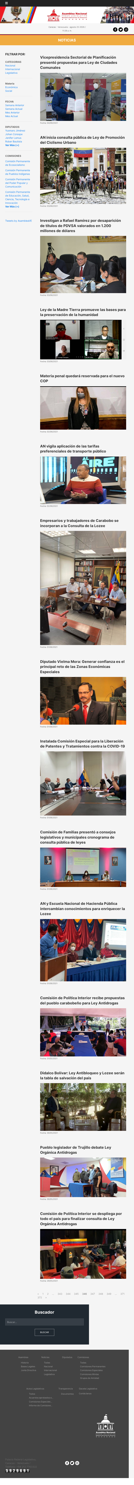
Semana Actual (13, 108)
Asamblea (23, 1357)
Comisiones (83, 1357)
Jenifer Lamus (13, 137)
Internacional (12, 69)
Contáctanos (85, 1393)
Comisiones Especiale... (40, 1401)
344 (68, 1293)
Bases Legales (28, 1366)
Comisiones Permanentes (92, 1366)
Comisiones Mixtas (89, 1374)
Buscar (44, 1332)
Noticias (45, 1357)
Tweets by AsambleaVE (18, 220)
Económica (11, 87)
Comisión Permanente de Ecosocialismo (17, 163)
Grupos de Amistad (89, 1378)
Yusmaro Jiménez (15, 130)
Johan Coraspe (14, 134)
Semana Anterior (14, 105)
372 (40, 1297)
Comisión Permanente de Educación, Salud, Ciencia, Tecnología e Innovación (17, 197)
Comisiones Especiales (91, 1370)
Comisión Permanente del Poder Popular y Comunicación (17, 183)
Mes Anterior (12, 112)
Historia (25, 1362)
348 (100, 1293)
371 (122, 1293)
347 (92, 1293)
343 (60, 1293)
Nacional (10, 65)
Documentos (67, 1394)
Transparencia (65, 1388)
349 (109, 1293)
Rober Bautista (13, 141)
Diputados (67, 1357)
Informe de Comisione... (40, 1405)
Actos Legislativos (35, 1388)
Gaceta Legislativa (88, 1388)
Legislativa (11, 72)
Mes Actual (11, 116)
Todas (47, 1362)
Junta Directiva (28, 1370)
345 (76, 1293)
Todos (32, 1394)
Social (8, 90)
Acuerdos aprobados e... (41, 1397)
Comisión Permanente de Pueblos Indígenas (17, 172)
